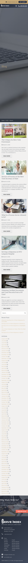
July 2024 (4, 384)
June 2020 (4, 479)
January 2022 (5, 443)
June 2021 (4, 457)
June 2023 (4, 410)
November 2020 (5, 471)
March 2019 (4, 491)
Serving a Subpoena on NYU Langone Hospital (12, 253)
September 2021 (5, 451)
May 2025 (4, 366)
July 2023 (4, 408)
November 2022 (5, 424)
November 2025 (5, 354)
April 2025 (4, 368)
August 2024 (5, 382)
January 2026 (5, 350)
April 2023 (4, 414)
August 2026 (5, 338)
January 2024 (5, 396)
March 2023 (4, 416)
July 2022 (4, 432)
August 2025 (5, 360)
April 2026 (4, 344)
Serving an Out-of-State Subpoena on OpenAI (12, 332)
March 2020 (4, 485)
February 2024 (5, 394)
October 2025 (5, 356)
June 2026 (4, 342)
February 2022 (5, 441)
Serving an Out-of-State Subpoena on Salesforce (13, 323)
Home (3, 120)
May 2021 (4, 459)
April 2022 (4, 437)
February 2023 (5, 418)
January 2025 (5, 372)
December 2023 (5, 398)
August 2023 (5, 406)
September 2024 (5, 380)
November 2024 (5, 376)
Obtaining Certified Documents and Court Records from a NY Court (13, 292)
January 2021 (5, 467)
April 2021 (4, 461)
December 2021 (5, 445)
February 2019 (5, 493)
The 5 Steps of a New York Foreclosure (11, 141)
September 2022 (5, 428)
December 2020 (5, 469)
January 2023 (5, 420)
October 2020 (5, 473)
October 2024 (5, 378)
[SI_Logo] (14, 522)
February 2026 (5, 348)
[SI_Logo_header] (5, 6)
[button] (16, 6)
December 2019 (5, 489)
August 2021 (5, 453)
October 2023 (5, 402)
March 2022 (4, 439)
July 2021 (4, 455)
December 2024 (5, 374)
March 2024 (4, 392)
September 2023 (5, 404)
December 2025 (5, 352)
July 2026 (4, 340)
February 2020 (5, 487)
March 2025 (4, 370)
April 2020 (4, 483)
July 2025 (4, 362)
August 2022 (5, 429)
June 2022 (4, 433)
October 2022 (5, 426)
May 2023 (4, 412)
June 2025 (4, 364)
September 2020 (5, 475)
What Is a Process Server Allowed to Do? (14, 216)
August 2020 (5, 477)
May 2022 (4, 435)
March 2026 (4, 346)
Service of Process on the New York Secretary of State (13, 178)
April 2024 (4, 390)
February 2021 (5, 465)
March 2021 (4, 463)
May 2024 (4, 388)
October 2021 (5, 449)
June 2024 (4, 386)
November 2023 (5, 400)
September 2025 (5, 358)
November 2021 (5, 447)
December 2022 (5, 422)
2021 (7, 120)
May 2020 (4, 481)
